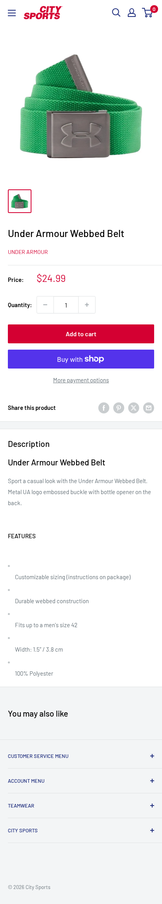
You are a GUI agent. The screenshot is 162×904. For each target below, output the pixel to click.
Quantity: (20, 304)
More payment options (81, 379)
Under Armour (28, 251)
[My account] (132, 12)
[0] (148, 12)
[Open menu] (12, 13)
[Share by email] (148, 407)
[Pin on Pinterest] (118, 407)
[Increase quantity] (87, 304)
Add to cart (81, 333)
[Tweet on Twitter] (133, 407)
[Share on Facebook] (103, 407)
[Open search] (116, 12)
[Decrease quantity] (45, 304)
